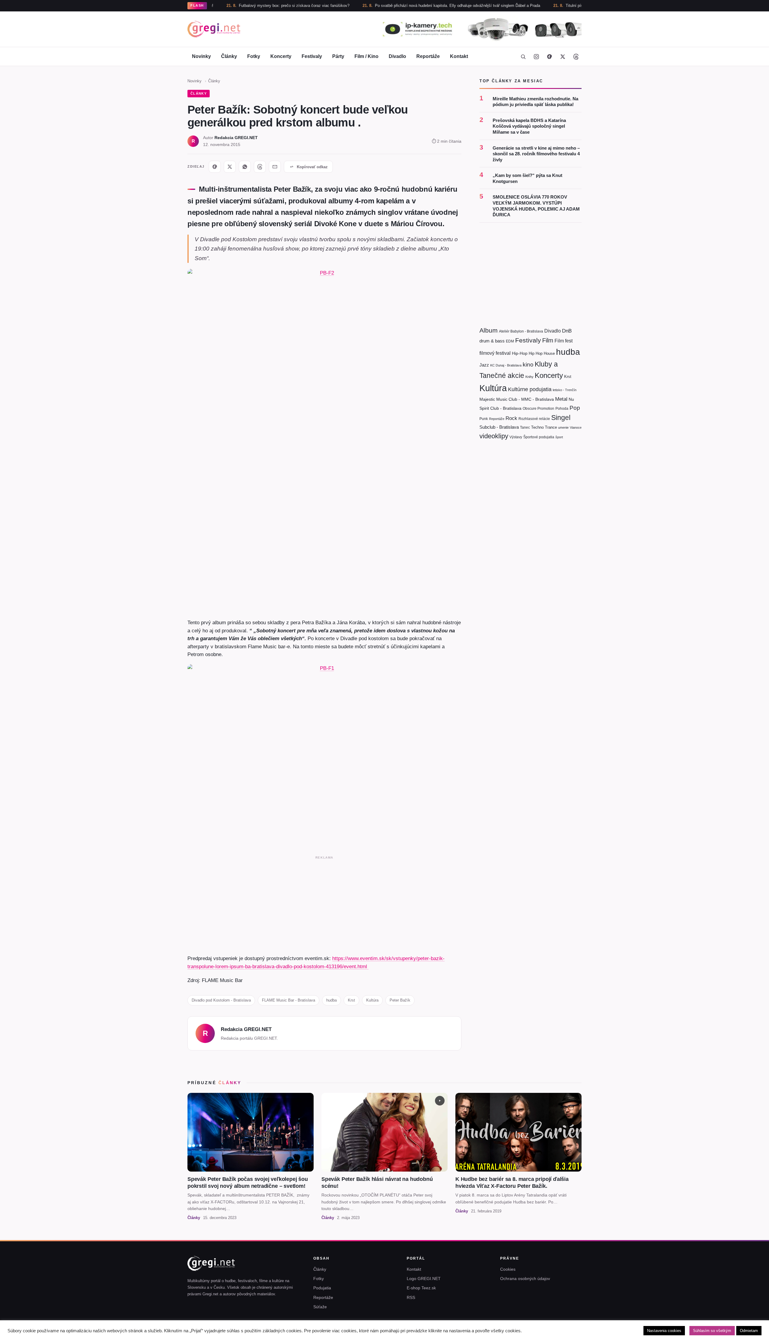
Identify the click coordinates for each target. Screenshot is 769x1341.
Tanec (525, 427)
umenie (563, 427)
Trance (551, 427)
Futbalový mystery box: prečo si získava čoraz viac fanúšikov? (257, 5)
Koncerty (280, 56)
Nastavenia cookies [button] (664, 1331)
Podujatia (322, 1287)
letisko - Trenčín (564, 390)
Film (547, 340)
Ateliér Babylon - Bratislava (521, 331)
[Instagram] (536, 56)
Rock (511, 418)
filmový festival (495, 353)
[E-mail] (275, 167)
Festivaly (312, 56)
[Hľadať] (523, 56)
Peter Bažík (400, 1000)
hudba (331, 1000)
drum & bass (492, 340)
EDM (510, 341)
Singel (560, 417)
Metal (561, 399)
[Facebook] (549, 56)
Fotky (253, 56)
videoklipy (493, 436)
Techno (537, 427)
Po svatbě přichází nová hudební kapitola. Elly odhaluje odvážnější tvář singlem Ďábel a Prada (420, 5)
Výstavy (515, 437)
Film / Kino (366, 56)
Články (229, 56)
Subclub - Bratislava (499, 427)
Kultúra (372, 1000)
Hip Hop (536, 353)
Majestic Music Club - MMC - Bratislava (516, 399)
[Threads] (576, 56)
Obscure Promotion (538, 408)
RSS (411, 1297)
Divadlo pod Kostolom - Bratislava (221, 1000)
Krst (351, 1000)
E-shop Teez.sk (421, 1287)
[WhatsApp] (245, 167)
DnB (567, 331)
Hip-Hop (519, 353)
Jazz (484, 364)
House (549, 353)
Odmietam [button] (749, 1331)
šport (559, 437)
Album (488, 330)
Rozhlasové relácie (534, 419)
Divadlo (397, 56)
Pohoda (561, 408)
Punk (483, 419)
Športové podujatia (538, 437)
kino (528, 364)
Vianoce (576, 427)
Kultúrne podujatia (530, 389)
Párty (338, 56)
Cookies (507, 1269)
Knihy (529, 377)
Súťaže (320, 1306)
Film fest (564, 340)
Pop (575, 408)
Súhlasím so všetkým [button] (712, 1331)
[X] (230, 167)
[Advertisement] (324, 904)
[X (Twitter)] (562, 56)
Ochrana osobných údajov (525, 1278)
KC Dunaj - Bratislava (505, 365)
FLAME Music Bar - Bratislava (288, 1000)
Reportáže (428, 56)
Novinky (201, 56)
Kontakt (459, 56)
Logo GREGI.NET (424, 1278)
